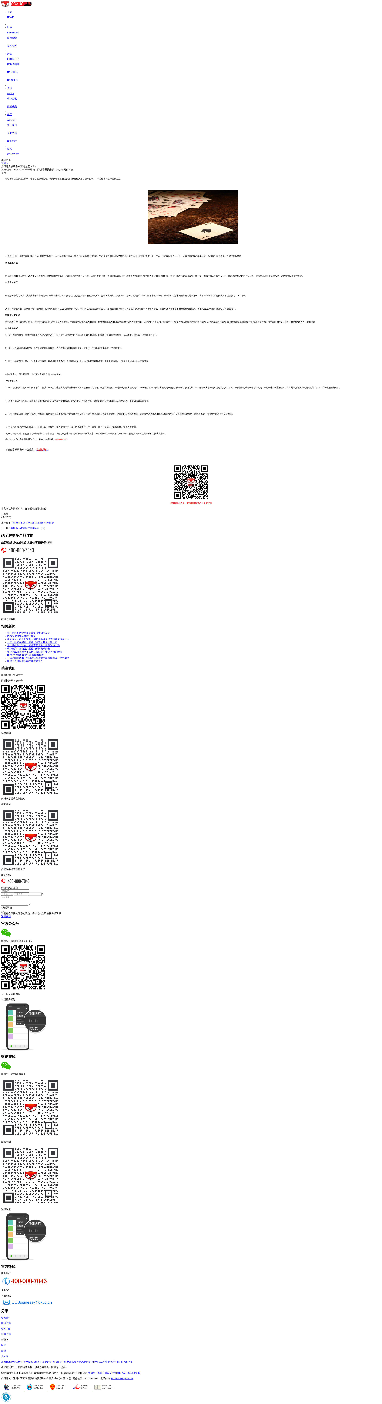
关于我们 (12, 125)
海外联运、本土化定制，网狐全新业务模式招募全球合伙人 (38, 639)
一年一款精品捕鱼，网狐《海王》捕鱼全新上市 (32, 642)
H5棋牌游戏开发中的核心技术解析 (25, 655)
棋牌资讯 (12, 98)
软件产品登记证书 (83, 1362)
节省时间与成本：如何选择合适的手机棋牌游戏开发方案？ (38, 658)
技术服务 (12, 46)
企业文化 (12, 133)
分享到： (6, 514)
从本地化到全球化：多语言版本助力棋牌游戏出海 (33, 645)
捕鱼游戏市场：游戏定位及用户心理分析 (32, 522)
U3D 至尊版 (13, 64)
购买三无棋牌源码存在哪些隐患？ (25, 661)
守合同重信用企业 (122, 1362)
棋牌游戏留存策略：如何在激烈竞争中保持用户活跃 (34, 651)
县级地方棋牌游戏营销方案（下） (29, 528)
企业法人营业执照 (103, 1362)
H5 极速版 (12, 80)
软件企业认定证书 (64, 1362)
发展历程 (12, 141)
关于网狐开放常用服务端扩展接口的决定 (28, 633)
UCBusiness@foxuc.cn (122, 1378)
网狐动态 (12, 106)
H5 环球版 (12, 72)
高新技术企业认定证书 (13, 1362)
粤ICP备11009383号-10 (128, 1373)
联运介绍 (12, 38)
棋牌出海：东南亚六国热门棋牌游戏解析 (28, 648)
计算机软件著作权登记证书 (40, 1362)
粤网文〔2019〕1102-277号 (101, 1373)
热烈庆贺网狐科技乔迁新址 (21, 636)
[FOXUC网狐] (16, 6)
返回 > (4, 163)
